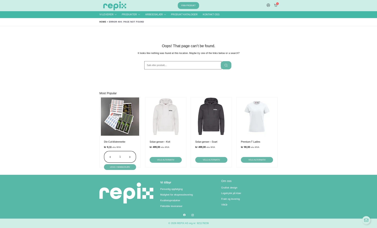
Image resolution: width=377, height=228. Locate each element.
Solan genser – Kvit (160, 142)
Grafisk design (229, 187)
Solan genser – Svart (206, 142)
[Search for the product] (226, 65)
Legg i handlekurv (120, 167)
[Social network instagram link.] (192, 214)
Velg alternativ (165, 160)
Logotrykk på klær (231, 193)
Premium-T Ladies (250, 142)
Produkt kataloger (184, 14)
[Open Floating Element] (366, 220)
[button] (110, 156)
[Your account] (268, 5)
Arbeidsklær (154, 14)
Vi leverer (106, 14)
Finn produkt (188, 5)
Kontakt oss (211, 14)
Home (102, 22)
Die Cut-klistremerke (114, 142)
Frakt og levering (230, 199)
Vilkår (224, 204)
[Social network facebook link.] (184, 214)
